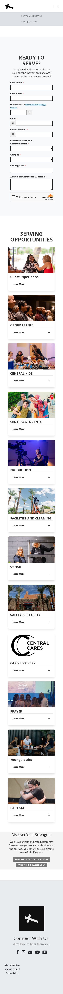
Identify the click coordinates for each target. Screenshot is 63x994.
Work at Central (12, 969)
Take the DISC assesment (31, 865)
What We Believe (12, 965)
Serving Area (17, 165)
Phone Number (18, 129)
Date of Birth (28, 106)
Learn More (18, 284)
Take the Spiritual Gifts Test (31, 859)
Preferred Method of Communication (22, 142)
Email (13, 118)
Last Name (16, 93)
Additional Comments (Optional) (28, 176)
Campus (14, 154)
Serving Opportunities (31, 15)
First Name (16, 82)
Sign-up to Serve (29, 21)
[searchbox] (23, 170)
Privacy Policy (12, 973)
